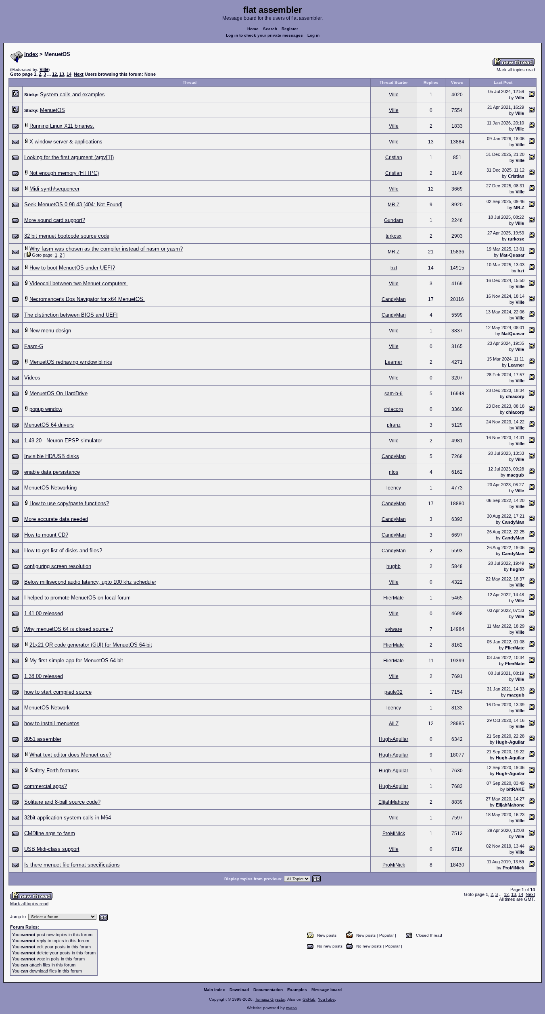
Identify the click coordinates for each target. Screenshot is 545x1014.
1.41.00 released (43, 613)
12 (54, 74)
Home (253, 29)
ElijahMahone (393, 802)
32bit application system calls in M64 (67, 818)
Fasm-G (33, 346)
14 (69, 74)
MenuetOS (52, 110)
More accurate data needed (56, 519)
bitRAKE (515, 789)
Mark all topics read (516, 69)
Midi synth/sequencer (54, 189)
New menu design (50, 331)
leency (393, 488)
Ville (44, 69)
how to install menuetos (51, 723)
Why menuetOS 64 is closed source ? (68, 629)
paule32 (393, 692)
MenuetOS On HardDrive (58, 393)
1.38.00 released (43, 676)
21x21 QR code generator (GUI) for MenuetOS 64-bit (90, 645)
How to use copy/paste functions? (69, 503)
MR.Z (393, 204)
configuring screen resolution (57, 566)
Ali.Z (394, 723)
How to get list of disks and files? (63, 550)
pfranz (394, 425)
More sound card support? (54, 220)
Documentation (268, 989)
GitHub (309, 999)
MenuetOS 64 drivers (49, 425)
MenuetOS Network (47, 708)
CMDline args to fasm (49, 833)
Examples (297, 989)
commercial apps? (45, 786)
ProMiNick (393, 833)
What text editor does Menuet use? (70, 755)
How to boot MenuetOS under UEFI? (72, 268)
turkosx (393, 236)
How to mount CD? (46, 535)
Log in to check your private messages (264, 35)
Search (270, 29)
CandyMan (394, 299)
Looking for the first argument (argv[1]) (69, 157)
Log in (313, 35)
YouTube (326, 999)
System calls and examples (72, 94)
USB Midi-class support (51, 849)
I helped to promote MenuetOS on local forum (77, 598)
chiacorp (515, 396)
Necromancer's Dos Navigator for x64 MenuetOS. (87, 299)
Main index (214, 989)
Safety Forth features (54, 770)
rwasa (291, 1008)
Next (79, 74)
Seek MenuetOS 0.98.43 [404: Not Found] (73, 204)
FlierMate (393, 598)
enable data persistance (52, 472)
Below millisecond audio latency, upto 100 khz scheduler (90, 582)
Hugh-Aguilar (393, 739)
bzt (393, 268)
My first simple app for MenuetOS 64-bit (76, 660)
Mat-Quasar (512, 255)
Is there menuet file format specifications (72, 865)
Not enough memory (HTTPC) (64, 173)
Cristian (393, 157)
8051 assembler (42, 739)
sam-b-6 (393, 393)
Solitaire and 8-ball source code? (62, 802)
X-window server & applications (65, 142)
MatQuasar (512, 333)
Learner (393, 362)
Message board (326, 989)
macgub (515, 475)
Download (239, 989)
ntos (393, 472)
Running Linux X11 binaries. (61, 126)
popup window (45, 409)
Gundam (393, 220)
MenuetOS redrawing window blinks (70, 362)
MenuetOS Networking (50, 488)
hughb (393, 566)
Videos (32, 378)
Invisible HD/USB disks (51, 456)
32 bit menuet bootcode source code (66, 236)
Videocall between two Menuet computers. (78, 283)
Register (290, 29)
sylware (393, 629)
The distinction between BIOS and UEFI (71, 315)
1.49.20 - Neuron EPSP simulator (63, 441)
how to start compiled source (58, 692)
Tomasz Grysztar (270, 999)
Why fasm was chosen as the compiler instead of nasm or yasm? (106, 249)
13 (61, 74)
